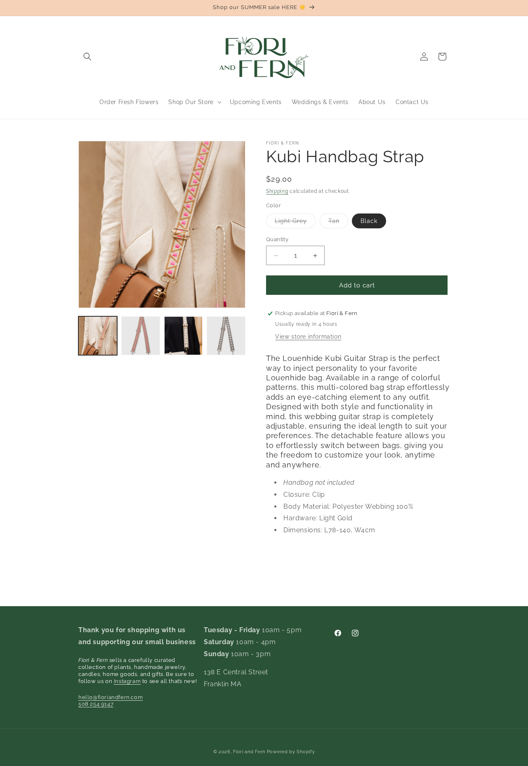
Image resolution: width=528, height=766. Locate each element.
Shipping (277, 191)
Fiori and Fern (249, 751)
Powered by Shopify (291, 751)
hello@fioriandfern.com (110, 697)
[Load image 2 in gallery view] (140, 335)
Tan (338, 222)
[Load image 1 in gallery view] (97, 335)
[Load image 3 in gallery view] (183, 335)
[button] (87, 56)
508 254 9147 (95, 704)
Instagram (127, 681)
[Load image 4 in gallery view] (226, 335)
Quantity (277, 239)
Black (369, 221)
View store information (308, 336)
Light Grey (295, 222)
